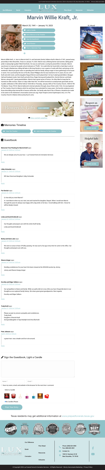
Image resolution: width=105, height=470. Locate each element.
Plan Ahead (67, 10)
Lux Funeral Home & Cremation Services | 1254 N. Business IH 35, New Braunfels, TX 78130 (64, 1)
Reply (3, 162)
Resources (79, 10)
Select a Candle (10, 390)
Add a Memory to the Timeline (35, 34)
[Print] (24, 53)
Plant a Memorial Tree (33, 48)
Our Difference (7, 10)
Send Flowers (31, 43)
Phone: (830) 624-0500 (97, 1)
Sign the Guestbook (32, 39)
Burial (18, 10)
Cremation (28, 10)
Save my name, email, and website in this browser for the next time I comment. (28, 385)
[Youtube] (93, 454)
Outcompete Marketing (75, 467)
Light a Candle (30, 30)
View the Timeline (11, 131)
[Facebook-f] (93, 448)
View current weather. (38, 118)
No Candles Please (12, 401)
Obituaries (90, 10)
